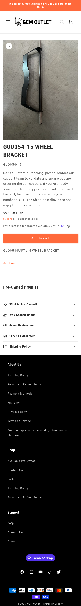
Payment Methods (20, 393)
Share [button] (12, 263)
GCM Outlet (33, 604)
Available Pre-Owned (22, 461)
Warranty (14, 402)
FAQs (11, 479)
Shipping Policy (18, 375)
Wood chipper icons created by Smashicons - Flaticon (39, 432)
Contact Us (15, 470)
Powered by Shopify (52, 604)
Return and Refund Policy (25, 384)
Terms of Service (19, 421)
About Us (14, 541)
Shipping (7, 219)
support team (39, 189)
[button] (8, 22)
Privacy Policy (17, 412)
